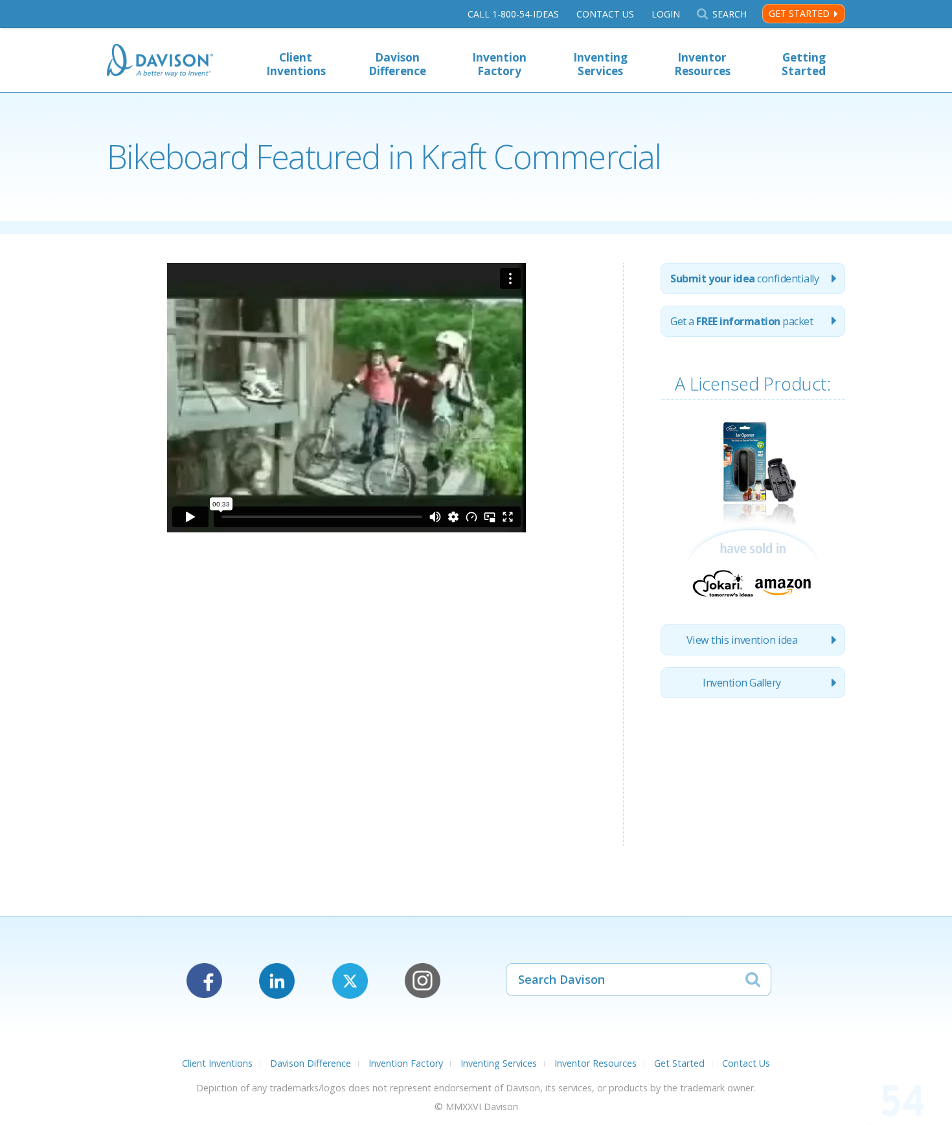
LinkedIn (277, 981)
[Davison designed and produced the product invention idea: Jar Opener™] (753, 604)
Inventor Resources (702, 64)
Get (741, 321)
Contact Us (605, 14)
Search (729, 14)
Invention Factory (499, 64)
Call (513, 14)
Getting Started (804, 64)
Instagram (422, 981)
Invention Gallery (742, 683)
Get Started (799, 13)
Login (666, 14)
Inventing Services (600, 64)
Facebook (204, 981)
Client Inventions (296, 64)
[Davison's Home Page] (160, 62)
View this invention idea (741, 640)
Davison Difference (397, 64)
